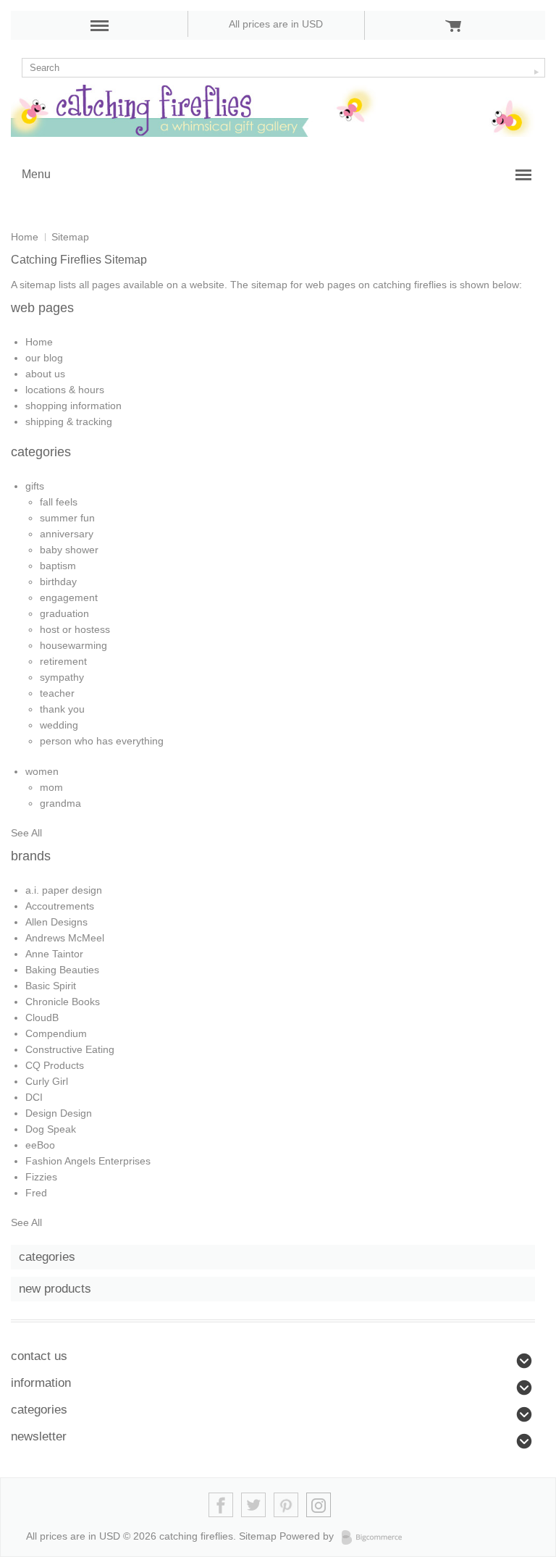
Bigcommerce (376, 1537)
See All (26, 833)
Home (24, 237)
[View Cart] (453, 25)
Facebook (221, 1505)
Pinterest (286, 1505)
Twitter (253, 1505)
